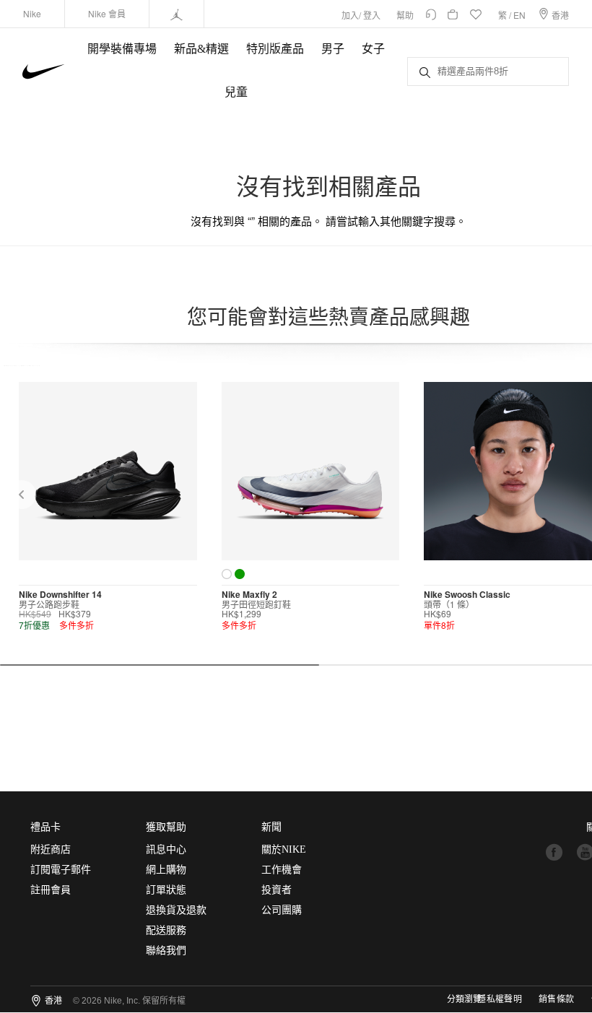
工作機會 (281, 869)
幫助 (405, 15)
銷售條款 (556, 999)
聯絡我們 (166, 950)
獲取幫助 (166, 827)
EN (519, 15)
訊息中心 (166, 849)
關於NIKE (283, 849)
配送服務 (166, 930)
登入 (371, 15)
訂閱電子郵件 (60, 869)
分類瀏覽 (464, 999)
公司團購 (281, 910)
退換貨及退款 (176, 910)
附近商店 (50, 849)
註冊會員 (50, 889)
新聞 (271, 827)
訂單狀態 (166, 889)
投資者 (276, 889)
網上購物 (166, 869)
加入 (350, 15)
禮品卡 (45, 827)
